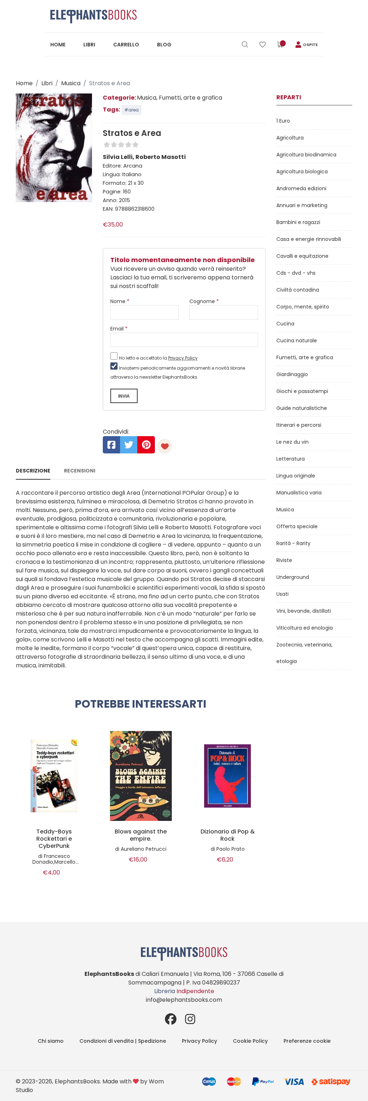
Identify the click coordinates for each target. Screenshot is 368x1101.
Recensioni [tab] (79, 470)
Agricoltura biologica (302, 171)
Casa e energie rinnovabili (308, 239)
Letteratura (290, 458)
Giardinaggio (292, 374)
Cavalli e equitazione (302, 256)
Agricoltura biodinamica (306, 154)
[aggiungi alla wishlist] (164, 446)
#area (131, 110)
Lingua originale (295, 475)
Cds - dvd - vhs (296, 273)
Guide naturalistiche (301, 408)
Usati (282, 594)
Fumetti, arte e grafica (304, 357)
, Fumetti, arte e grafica (189, 97)
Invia (124, 396)
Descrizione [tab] (33, 470)
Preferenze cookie (307, 1041)
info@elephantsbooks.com (184, 1000)
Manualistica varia (299, 492)
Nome (119, 301)
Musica (70, 83)
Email (119, 328)
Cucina (285, 323)
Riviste (284, 560)
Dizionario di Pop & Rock (228, 835)
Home (57, 44)
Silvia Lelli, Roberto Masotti (144, 157)
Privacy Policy (183, 358)
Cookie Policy (250, 1041)
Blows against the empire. (141, 835)
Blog (164, 44)
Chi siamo (51, 1041)
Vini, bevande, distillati (303, 611)
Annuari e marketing (301, 205)
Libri (89, 44)
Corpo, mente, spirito (302, 306)
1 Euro (283, 120)
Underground (292, 577)
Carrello (126, 44)
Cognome (204, 301)
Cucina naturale (296, 340)
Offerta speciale (297, 526)
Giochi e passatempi (302, 391)
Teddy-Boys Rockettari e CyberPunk (54, 839)
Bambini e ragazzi (298, 222)
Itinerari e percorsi (298, 425)
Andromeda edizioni (301, 188)
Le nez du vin (292, 442)
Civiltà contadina (297, 289)
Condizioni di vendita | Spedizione (122, 1041)
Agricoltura (290, 137)
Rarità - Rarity (293, 543)
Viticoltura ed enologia (304, 627)
